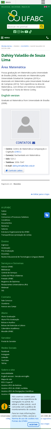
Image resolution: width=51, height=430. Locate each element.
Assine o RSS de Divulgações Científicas (17, 391)
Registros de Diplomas (10, 281)
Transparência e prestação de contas (16, 235)
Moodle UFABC (7, 331)
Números (5, 226)
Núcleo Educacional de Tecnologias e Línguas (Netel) (22, 257)
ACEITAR (33, 424)
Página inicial (6, 46)
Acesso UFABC (7, 267)
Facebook (5, 351)
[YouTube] (26, 31)
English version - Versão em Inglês (15, 376)
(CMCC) (18, 151)
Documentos (6, 223)
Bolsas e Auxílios (8, 322)
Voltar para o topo (41, 194)
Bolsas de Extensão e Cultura (13, 325)
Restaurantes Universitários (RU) (14, 284)
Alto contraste (5, 7)
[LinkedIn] (22, 31)
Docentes (25, 46)
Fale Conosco (6, 300)
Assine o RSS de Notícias (11, 385)
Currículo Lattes (15, 170)
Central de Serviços (9, 273)
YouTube (5, 360)
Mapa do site (26, 7)
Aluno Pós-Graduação (10, 319)
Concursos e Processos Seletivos (15, 217)
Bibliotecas (5, 270)
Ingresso (5, 245)
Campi (3, 214)
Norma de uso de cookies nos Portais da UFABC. (25, 419)
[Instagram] (18, 31)
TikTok (3, 363)
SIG (2, 290)
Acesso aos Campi (8, 306)
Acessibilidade (15, 7)
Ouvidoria (5, 303)
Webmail (4, 287)
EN (49, 7)
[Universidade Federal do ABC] (25, 15)
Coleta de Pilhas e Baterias (12, 275)
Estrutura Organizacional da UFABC (15, 232)
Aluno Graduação (8, 316)
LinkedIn (4, 357)
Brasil (8, 2)
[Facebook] (14, 31)
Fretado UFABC (7, 278)
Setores (4, 229)
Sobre (3, 211)
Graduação (5, 248)
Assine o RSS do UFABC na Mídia (14, 388)
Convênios (5, 220)
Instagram (5, 354)
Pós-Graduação (7, 251)
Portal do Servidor (8, 341)
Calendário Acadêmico (10, 328)
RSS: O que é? (7, 382)
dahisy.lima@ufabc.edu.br (24, 165)
